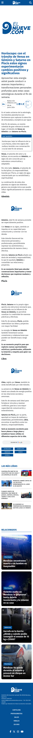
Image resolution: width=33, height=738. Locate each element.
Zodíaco (7, 455)
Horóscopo (20, 449)
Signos (20, 452)
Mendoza (7, 452)
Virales (16, 721)
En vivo (16, 724)
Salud (16, 717)
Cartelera (16, 710)
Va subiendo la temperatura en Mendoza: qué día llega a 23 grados (22, 506)
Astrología (7, 449)
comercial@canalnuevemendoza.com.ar (11, 700)
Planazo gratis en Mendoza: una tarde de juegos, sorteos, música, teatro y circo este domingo (10, 495)
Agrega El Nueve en (27, 104)
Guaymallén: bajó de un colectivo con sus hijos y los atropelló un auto (10, 473)
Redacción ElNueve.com (11, 102)
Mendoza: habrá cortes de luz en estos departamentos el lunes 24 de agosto (22, 483)
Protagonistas (16, 714)
